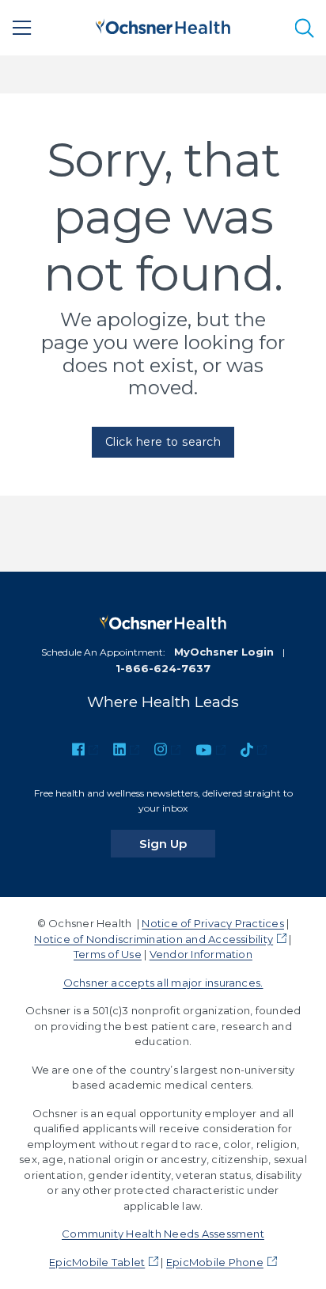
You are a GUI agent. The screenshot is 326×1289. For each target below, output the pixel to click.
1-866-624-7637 (163, 668)
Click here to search (163, 442)
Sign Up (177, 843)
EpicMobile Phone (214, 1262)
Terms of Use (108, 954)
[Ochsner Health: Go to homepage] (163, 24)
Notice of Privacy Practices (212, 923)
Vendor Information (201, 954)
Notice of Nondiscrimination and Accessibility (153, 939)
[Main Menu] (22, 28)
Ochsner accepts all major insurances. (163, 982)
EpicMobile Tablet (97, 1262)
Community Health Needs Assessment (163, 1233)
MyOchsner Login (224, 651)
